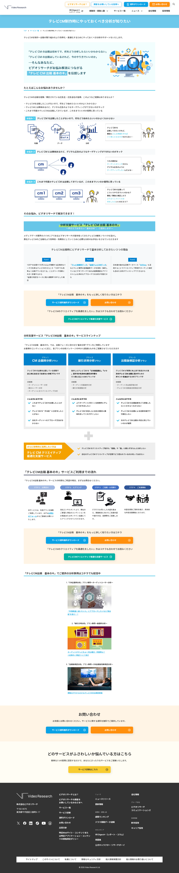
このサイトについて (51, 859)
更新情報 (99, 804)
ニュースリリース (103, 799)
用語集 (98, 840)
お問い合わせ (65, 823)
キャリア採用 (137, 828)
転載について (70, 859)
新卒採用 (135, 823)
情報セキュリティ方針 (91, 859)
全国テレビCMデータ (98, 265)
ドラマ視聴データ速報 (105, 822)
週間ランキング (102, 817)
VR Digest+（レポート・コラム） (110, 834)
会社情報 (152, 11)
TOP (25, 31)
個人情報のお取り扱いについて (139, 859)
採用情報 (166, 11)
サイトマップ (32, 859)
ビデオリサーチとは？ (69, 794)
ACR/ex (143, 265)
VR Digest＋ (74, 11)
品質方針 (63, 828)
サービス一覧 (120, 11)
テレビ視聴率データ (79, 265)
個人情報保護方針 (113, 859)
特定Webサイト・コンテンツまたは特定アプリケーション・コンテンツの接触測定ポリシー (74, 836)
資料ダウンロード (67, 818)
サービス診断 (65, 813)
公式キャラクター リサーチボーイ (110, 845)
